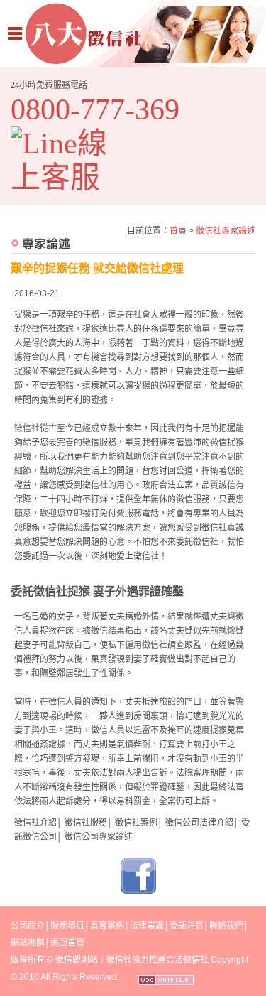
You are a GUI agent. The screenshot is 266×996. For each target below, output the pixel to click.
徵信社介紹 (35, 823)
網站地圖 (28, 943)
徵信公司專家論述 (99, 837)
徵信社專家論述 (225, 231)
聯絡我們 (226, 926)
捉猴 (22, 315)
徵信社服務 (86, 823)
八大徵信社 (133, 33)
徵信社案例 (136, 823)
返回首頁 (67, 943)
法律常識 (147, 926)
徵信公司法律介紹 (199, 823)
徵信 (63, 960)
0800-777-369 (95, 109)
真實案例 (107, 926)
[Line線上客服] (69, 160)
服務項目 (67, 926)
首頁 (178, 231)
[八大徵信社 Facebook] (138, 891)
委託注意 (187, 926)
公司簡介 (28, 926)
